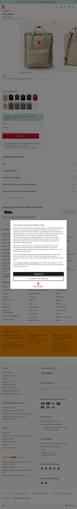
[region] (38, 254)
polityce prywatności (24, 262)
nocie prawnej (34, 262)
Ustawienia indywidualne (38, 278)
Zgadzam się (38, 274)
